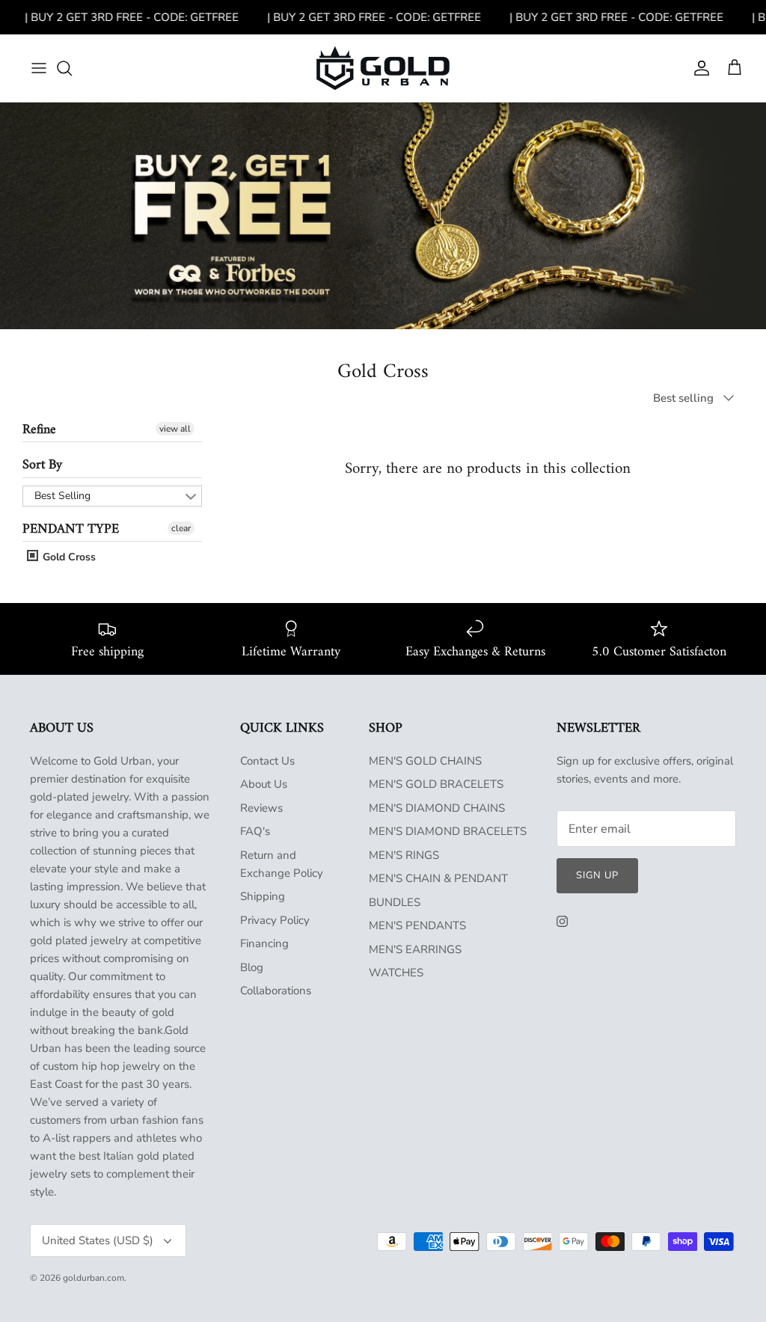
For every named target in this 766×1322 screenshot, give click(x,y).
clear (181, 528)
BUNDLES (394, 902)
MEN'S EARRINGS (415, 949)
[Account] (699, 68)
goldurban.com (93, 1278)
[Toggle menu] (38, 68)
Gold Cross (68, 557)
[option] (383, 215)
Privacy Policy (275, 920)
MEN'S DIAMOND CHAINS (437, 808)
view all (175, 429)
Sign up (597, 875)
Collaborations (275, 990)
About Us (263, 784)
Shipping (262, 896)
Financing (264, 943)
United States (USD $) (97, 1240)
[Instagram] (562, 921)
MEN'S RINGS (404, 855)
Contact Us (267, 760)
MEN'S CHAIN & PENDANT (438, 878)
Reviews (261, 808)
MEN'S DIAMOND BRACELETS (448, 831)
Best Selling (62, 496)
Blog (251, 967)
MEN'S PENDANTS (417, 925)
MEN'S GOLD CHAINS (425, 760)
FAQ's (255, 831)
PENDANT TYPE (70, 529)
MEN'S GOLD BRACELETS (436, 784)
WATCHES (396, 972)
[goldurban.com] (383, 68)
